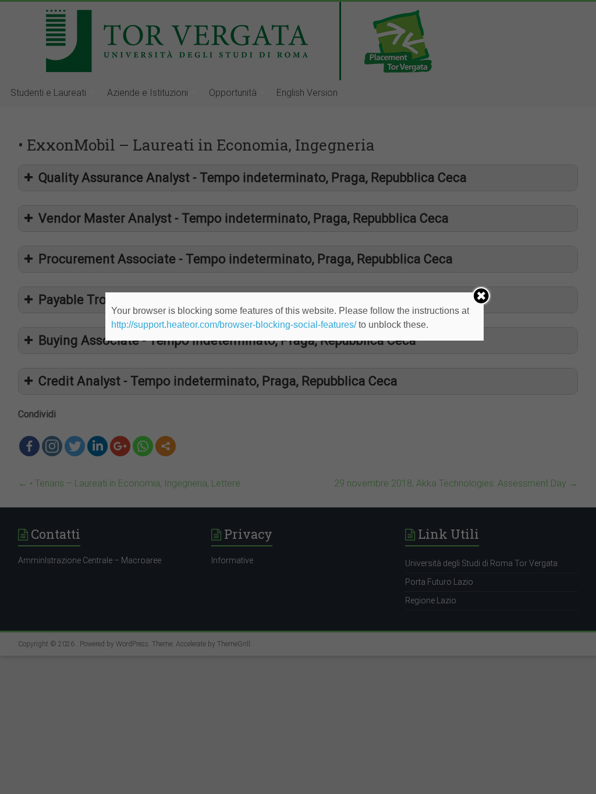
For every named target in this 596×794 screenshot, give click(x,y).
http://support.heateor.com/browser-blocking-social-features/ (233, 325)
